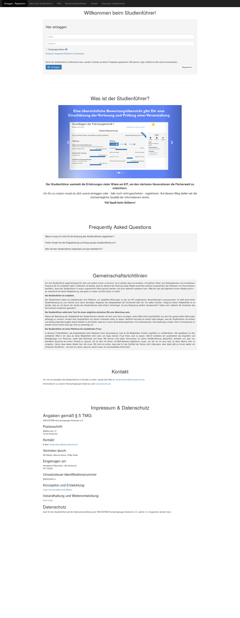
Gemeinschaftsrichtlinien (76, 3)
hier (146, 511)
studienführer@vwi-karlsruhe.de (64, 444)
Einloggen (54, 67)
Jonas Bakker (66, 489)
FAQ (59, 3)
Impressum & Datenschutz (113, 3)
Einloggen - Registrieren (14, 3)
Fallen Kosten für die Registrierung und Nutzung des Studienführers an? (80, 242)
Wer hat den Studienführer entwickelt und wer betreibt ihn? (74, 248)
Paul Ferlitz (48, 500)
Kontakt (94, 3)
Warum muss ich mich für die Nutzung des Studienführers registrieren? (79, 236)
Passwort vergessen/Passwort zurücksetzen (65, 53)
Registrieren (187, 67)
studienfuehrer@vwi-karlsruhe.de (130, 379)
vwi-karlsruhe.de (103, 383)
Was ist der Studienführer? (41, 3)
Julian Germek (49, 489)
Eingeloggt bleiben (56, 49)
